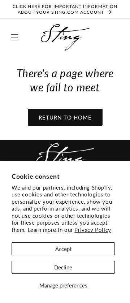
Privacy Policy (92, 229)
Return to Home (65, 117)
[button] (14, 37)
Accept (63, 249)
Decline (63, 267)
